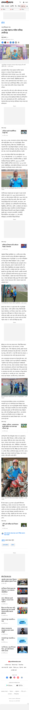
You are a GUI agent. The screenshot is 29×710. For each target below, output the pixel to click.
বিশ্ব (16, 6)
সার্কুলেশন (17, 691)
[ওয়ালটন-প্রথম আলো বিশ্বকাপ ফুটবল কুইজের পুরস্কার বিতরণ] (22, 582)
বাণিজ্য (19, 6)
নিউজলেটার (16, 694)
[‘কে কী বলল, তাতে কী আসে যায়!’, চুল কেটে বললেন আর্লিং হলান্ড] (22, 650)
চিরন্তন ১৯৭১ (16, 667)
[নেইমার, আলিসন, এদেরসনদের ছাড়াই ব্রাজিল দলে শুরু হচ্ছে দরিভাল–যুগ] (24, 426)
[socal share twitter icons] (5, 43)
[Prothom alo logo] (14, 662)
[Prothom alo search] (20, 2)
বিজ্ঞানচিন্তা (21, 665)
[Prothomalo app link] (9, 685)
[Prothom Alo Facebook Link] (8, 677)
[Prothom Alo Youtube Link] (19, 677)
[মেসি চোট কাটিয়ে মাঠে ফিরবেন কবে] (24, 525)
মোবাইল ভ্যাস (14, 670)
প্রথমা (25, 667)
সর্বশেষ (2, 6)
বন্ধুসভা (10, 667)
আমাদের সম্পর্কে (4, 691)
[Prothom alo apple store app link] (19, 685)
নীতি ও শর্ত (23, 691)
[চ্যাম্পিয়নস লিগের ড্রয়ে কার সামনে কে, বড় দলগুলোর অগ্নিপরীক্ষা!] (22, 591)
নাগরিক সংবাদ (8, 665)
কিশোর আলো (15, 665)
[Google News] (22, 677)
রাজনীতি (12, 6)
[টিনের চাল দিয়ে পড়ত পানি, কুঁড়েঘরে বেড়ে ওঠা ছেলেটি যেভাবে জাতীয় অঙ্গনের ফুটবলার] (22, 611)
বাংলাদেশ (7, 6)
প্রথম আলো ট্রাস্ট (5, 667)
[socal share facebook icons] (2, 43)
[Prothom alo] (7, 2)
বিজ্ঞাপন (11, 691)
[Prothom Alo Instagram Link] (15, 677)
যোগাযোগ (10, 694)
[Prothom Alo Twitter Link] (11, 677)
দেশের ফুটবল (5, 545)
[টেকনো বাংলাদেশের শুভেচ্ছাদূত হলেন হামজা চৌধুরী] (22, 631)
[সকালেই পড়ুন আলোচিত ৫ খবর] (22, 622)
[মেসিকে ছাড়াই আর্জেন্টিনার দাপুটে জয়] (24, 132)
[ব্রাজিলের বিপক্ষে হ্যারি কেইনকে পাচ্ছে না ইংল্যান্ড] (24, 246)
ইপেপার (21, 667)
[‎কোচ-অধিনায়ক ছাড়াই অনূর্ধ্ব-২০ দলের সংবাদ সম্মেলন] (22, 601)
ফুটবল (3, 22)
